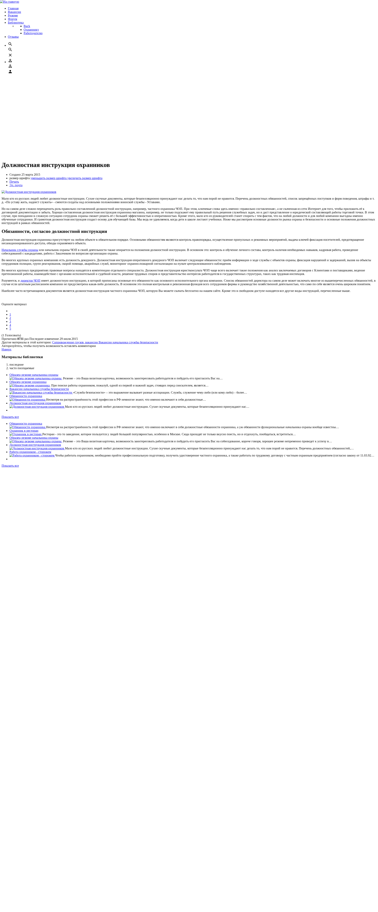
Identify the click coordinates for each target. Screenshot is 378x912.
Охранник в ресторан (23, 83)
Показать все (10, 118)
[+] (12, 513)
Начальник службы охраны (20, 250)
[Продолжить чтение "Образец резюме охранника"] (29, 385)
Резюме (14, 896)
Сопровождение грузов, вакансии (75, 342)
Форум (14, 900)
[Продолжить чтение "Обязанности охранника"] (27, 80)
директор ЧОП (30, 280)
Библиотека (17, 903)
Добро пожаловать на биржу (28, 531)
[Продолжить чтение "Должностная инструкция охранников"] (37, 101)
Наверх (6, 349)
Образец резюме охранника (27, 382)
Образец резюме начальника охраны (33, 90)
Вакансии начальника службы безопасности (128, 342)
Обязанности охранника (25, 396)
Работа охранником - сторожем (30, 104)
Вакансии (16, 892)
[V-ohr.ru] (8, 882)
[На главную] (9, 1)
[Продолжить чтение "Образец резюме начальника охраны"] (35, 94)
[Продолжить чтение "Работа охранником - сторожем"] (32, 108)
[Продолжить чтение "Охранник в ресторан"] (25, 87)
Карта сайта (17, 527)
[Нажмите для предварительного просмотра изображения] (29, 192)
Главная (14, 889)
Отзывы (14, 907)
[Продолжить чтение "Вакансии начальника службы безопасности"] (41, 392)
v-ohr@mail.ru (24, 500)
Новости (15, 524)
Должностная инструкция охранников (35, 97)
